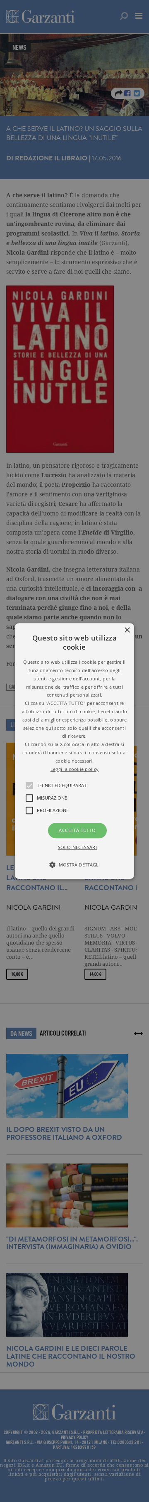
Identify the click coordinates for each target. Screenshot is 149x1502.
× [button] (127, 630)
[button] (74, 751)
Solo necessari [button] (77, 847)
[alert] (74, 751)
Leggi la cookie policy (74, 769)
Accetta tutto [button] (77, 830)
